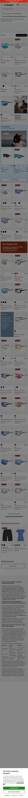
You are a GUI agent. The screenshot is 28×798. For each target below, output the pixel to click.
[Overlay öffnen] (18, 2)
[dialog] (14, 783)
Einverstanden (14, 788)
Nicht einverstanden (14, 792)
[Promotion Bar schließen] (26, 1)
